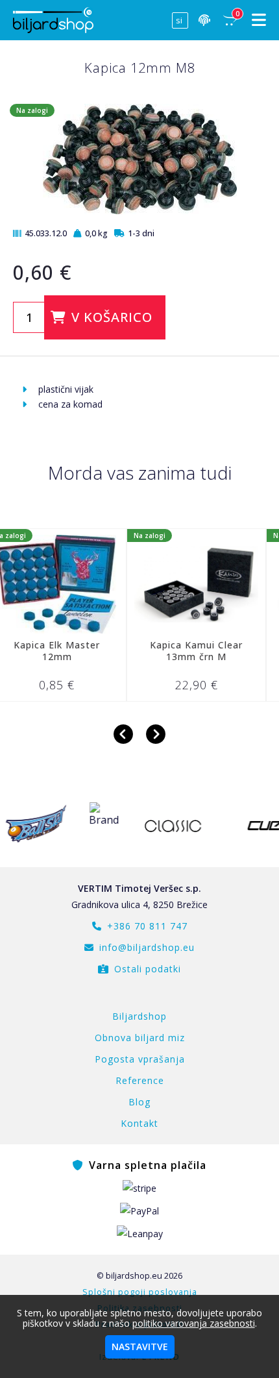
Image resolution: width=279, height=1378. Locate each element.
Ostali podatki (147, 969)
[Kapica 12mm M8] (140, 210)
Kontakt (139, 1123)
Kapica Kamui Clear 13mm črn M (164, 651)
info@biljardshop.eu (147, 947)
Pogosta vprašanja (140, 1059)
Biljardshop (139, 1016)
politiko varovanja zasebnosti (193, 1323)
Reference (139, 1080)
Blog (139, 1102)
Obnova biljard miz (140, 1037)
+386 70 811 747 (147, 926)
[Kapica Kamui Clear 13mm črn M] (164, 584)
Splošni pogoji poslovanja (139, 1292)
